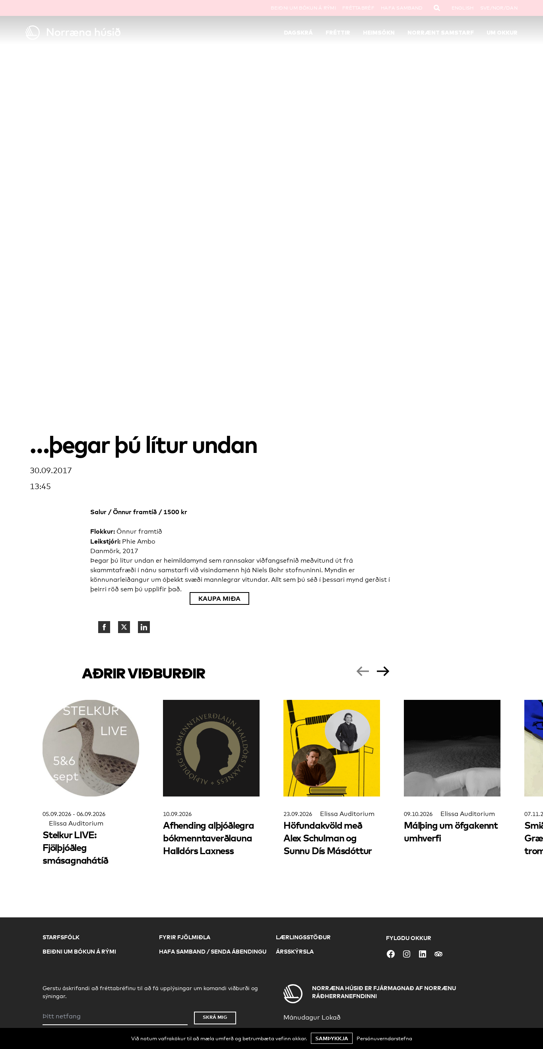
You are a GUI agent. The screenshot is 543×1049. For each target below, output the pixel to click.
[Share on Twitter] (124, 627)
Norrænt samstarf (440, 32)
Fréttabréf (358, 8)
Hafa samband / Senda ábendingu (212, 951)
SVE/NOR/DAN (499, 8)
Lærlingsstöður (303, 937)
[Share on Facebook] (104, 627)
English (463, 8)
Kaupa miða (219, 598)
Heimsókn (379, 32)
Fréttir (338, 32)
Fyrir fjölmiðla (184, 937)
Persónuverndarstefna (384, 1038)
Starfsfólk (61, 937)
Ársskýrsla (295, 951)
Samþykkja (331, 1038)
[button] (362, 671)
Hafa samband (402, 8)
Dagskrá (298, 32)
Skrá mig (215, 1017)
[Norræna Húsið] (87, 32)
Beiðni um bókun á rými (303, 8)
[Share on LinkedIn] (144, 627)
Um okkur (502, 32)
